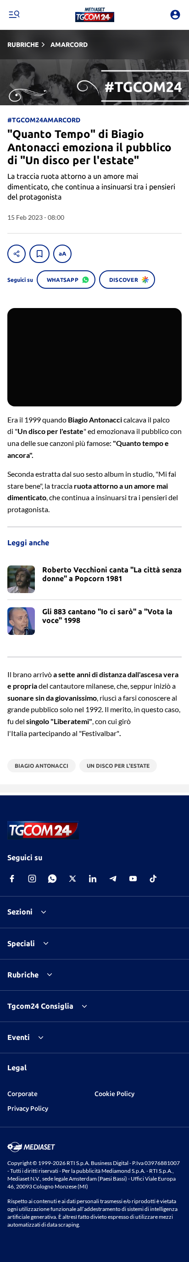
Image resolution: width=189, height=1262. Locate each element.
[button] (94, 14)
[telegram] (112, 878)
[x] (72, 878)
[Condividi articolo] (16, 254)
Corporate (22, 1093)
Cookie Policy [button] (114, 1093)
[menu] (13, 14)
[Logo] (94, 14)
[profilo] (175, 14)
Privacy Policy (27, 1108)
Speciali (21, 943)
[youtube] (133, 878)
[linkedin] (92, 878)
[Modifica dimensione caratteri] (62, 254)
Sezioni (20, 912)
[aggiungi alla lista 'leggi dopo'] (39, 254)
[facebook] (12, 878)
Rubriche (23, 975)
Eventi (18, 1037)
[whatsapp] (52, 878)
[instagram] (32, 878)
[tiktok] (153, 878)
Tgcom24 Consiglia (40, 1006)
